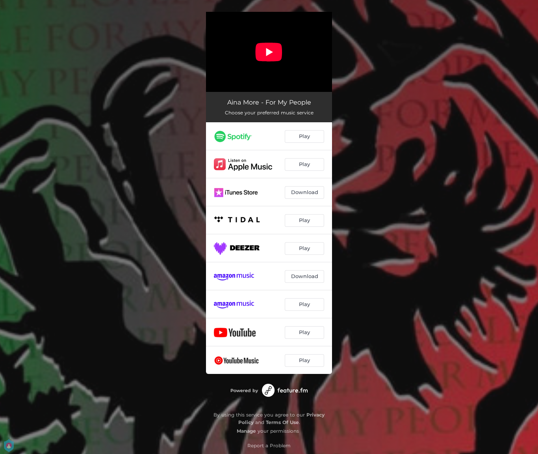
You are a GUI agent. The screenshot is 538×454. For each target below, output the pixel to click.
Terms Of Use (282, 422)
